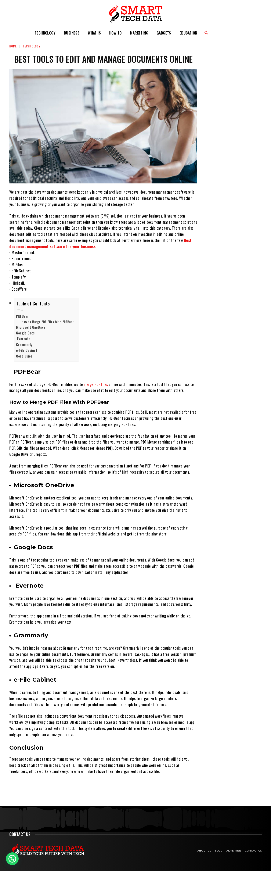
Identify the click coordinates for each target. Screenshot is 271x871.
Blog (219, 850)
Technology (45, 33)
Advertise (233, 850)
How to (115, 33)
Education (188, 33)
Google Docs (25, 333)
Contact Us (253, 850)
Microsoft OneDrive (31, 327)
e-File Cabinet (27, 350)
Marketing (139, 33)
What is (94, 33)
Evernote (23, 338)
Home (13, 46)
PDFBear (23, 316)
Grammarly (24, 344)
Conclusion (25, 356)
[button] (206, 33)
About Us (204, 850)
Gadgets (164, 33)
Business (71, 33)
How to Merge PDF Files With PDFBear (48, 321)
